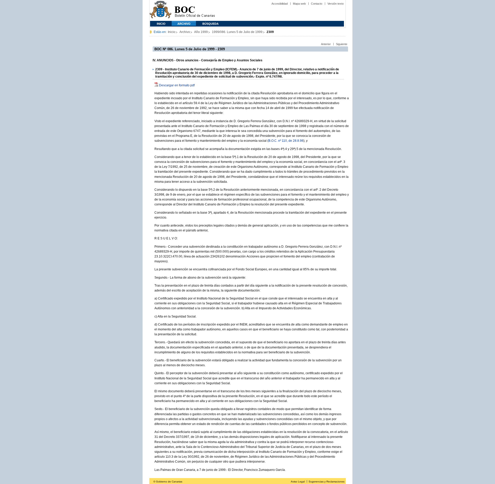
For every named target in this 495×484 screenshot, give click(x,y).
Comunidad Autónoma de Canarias (160, 10)
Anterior (326, 44)
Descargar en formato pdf (177, 85)
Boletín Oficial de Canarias (194, 10)
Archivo (184, 23)
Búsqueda (210, 23)
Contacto (316, 3)
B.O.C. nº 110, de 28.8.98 (285, 141)
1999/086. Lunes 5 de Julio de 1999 (237, 32)
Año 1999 (201, 32)
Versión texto (335, 3)
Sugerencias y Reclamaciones (326, 481)
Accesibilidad (279, 3)
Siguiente (341, 44)
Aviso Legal (298, 481)
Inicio (161, 23)
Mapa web (299, 3)
